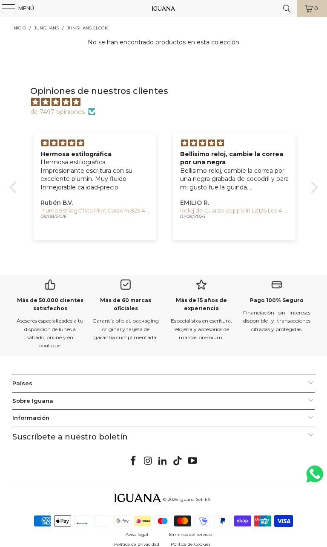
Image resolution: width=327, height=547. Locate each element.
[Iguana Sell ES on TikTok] (178, 461)
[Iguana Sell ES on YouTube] (192, 461)
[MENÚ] (4, 8)
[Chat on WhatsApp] (314, 477)
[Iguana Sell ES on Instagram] (148, 461)
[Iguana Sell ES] (163, 8)
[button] (15, 187)
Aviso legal (137, 534)
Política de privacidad (136, 544)
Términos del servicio (190, 534)
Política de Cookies (190, 544)
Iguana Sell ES (194, 499)
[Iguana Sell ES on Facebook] (133, 461)
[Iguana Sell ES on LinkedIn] (163, 461)
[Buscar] (287, 8)
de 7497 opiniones (57, 112)
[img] (168, 102)
